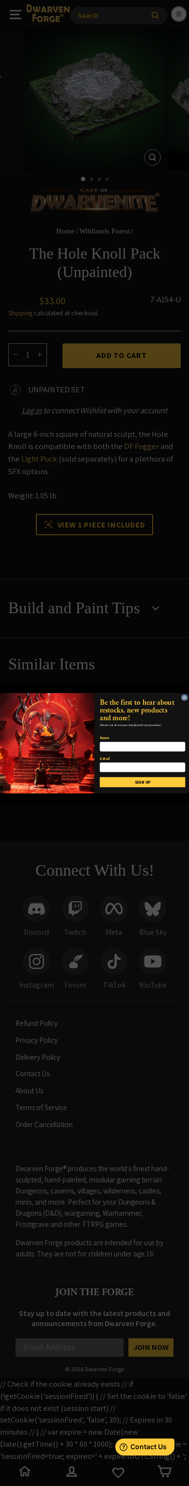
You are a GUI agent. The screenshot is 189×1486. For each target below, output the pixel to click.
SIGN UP (143, 782)
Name (104, 738)
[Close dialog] (184, 697)
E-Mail (105, 758)
